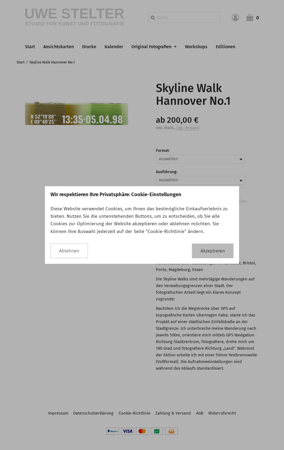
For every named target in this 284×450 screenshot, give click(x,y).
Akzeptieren (213, 251)
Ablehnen (69, 251)
